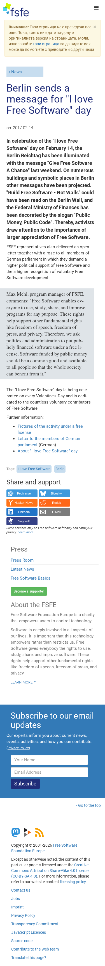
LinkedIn (24, 512)
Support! (24, 521)
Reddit (56, 502)
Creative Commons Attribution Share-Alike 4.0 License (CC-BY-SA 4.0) (50, 870)
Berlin (59, 469)
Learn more (21, 682)
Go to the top (89, 805)
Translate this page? (28, 957)
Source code (21, 940)
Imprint (17, 907)
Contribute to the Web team (35, 949)
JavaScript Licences (28, 932)
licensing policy (73, 882)
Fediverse (24, 493)
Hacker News (24, 502)
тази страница (46, 44)
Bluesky (56, 493)
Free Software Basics (30, 578)
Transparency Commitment (35, 924)
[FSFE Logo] (16, 10)
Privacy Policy (23, 915)
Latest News (22, 569)
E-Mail (56, 512)
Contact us (20, 890)
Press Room (22, 560)
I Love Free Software (34, 469)
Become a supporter (29, 591)
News (16, 71)
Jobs (15, 898)
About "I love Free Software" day (48, 451)
